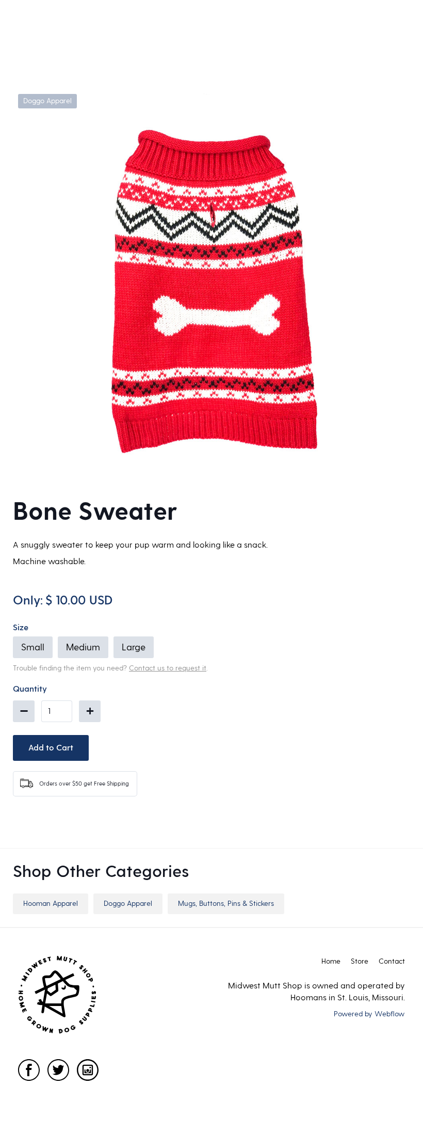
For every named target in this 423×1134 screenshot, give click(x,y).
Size (20, 627)
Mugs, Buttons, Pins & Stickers (226, 903)
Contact (392, 961)
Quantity (30, 689)
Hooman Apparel (50, 903)
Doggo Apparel (47, 101)
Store (359, 961)
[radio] (33, 647)
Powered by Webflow (369, 1014)
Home (330, 961)
